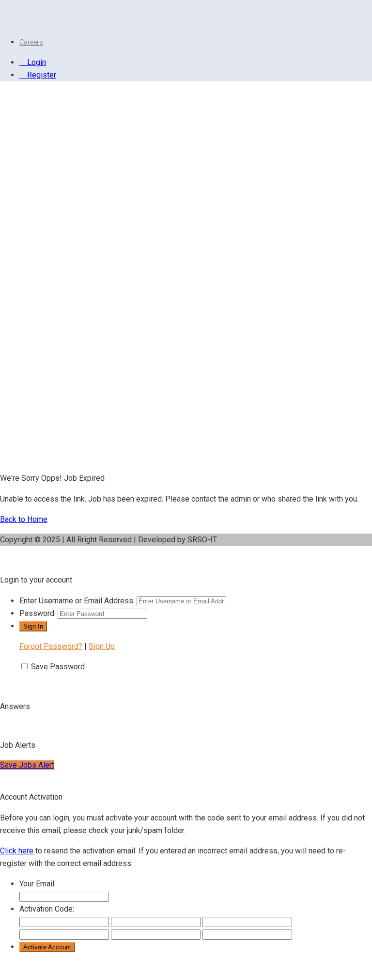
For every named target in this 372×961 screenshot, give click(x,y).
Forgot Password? (50, 646)
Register (40, 74)
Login (35, 62)
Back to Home (23, 519)
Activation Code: (46, 909)
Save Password (58, 666)
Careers (31, 42)
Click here (16, 850)
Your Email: (37, 883)
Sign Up (102, 646)
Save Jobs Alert (27, 765)
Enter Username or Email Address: (77, 600)
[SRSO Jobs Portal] (12, 21)
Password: (37, 613)
